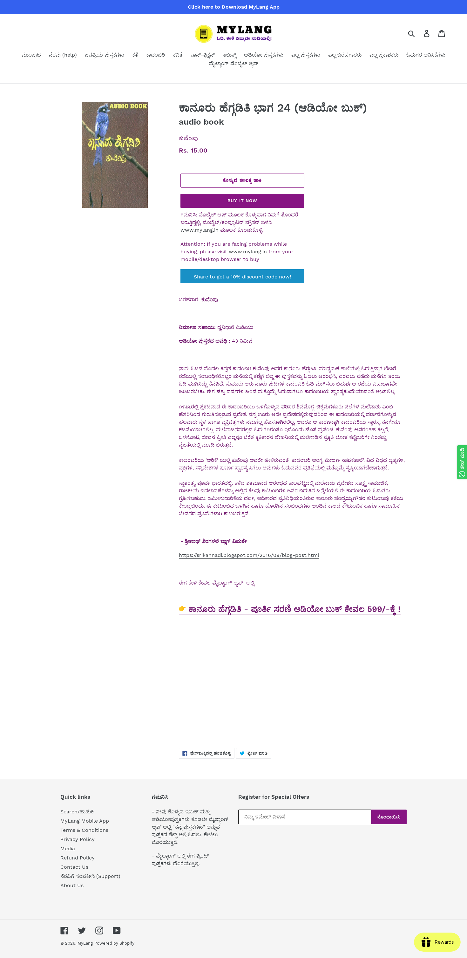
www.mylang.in (199, 230)
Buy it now (242, 200)
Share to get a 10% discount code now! (242, 277)
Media (67, 848)
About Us (72, 885)
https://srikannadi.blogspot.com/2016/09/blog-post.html (249, 555)
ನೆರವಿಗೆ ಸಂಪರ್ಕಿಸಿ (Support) (90, 876)
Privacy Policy (77, 839)
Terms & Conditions (84, 830)
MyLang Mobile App (84, 821)
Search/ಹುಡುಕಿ (77, 812)
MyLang (85, 943)
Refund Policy (77, 858)
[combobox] (419, 33)
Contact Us (74, 867)
